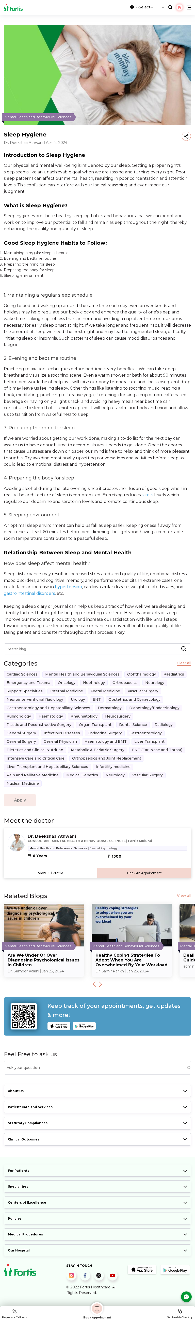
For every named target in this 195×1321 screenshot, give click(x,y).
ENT (97, 699)
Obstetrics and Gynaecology (134, 699)
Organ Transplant (95, 724)
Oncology (66, 682)
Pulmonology (19, 716)
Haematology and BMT (106, 741)
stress (147, 494)
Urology (78, 699)
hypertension (68, 586)
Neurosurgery (118, 716)
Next (100, 984)
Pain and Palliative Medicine (33, 775)
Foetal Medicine (105, 691)
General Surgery (21, 733)
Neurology (154, 682)
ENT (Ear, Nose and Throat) (157, 750)
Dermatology (110, 708)
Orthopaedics (125, 682)
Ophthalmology (141, 674)
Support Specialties (25, 691)
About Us (16, 1091)
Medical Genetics (82, 775)
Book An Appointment (144, 873)
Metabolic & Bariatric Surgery (97, 750)
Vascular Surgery (143, 691)
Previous (94, 984)
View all (184, 895)
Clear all (184, 663)
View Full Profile (50, 873)
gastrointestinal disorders (29, 593)
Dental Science (133, 724)
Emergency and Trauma (28, 682)
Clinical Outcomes (23, 1139)
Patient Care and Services (30, 1107)
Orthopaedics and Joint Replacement (106, 758)
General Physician (60, 741)
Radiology (164, 724)
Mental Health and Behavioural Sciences (82, 674)
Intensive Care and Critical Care (35, 758)
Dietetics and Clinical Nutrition (35, 750)
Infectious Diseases (62, 733)
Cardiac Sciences (22, 674)
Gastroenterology (145, 733)
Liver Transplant (149, 741)
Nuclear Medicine (23, 783)
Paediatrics (174, 674)
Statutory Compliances (27, 1123)
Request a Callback (14, 1317)
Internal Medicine (66, 691)
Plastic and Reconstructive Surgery (39, 724)
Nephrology (94, 682)
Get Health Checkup (180, 1317)
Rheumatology (84, 716)
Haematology (51, 716)
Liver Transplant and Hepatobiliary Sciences (47, 766)
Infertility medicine (113, 766)
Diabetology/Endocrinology (154, 708)
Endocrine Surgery (105, 733)
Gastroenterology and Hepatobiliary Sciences (48, 708)
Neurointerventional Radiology (35, 699)
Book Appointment (97, 1317)
